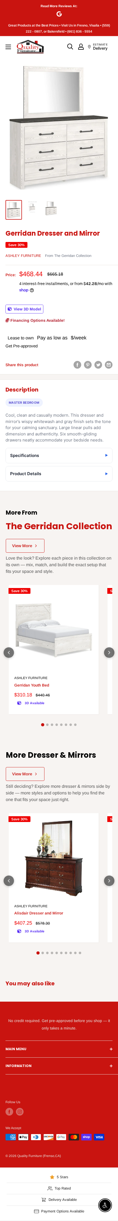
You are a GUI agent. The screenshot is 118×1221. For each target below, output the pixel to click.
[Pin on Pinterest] (88, 364)
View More (22, 545)
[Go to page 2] (47, 724)
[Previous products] (9, 652)
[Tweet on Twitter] (98, 364)
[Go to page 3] (52, 724)
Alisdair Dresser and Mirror (38, 913)
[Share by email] (109, 364)
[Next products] (109, 652)
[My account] (81, 47)
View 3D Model (27, 309)
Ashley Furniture (23, 256)
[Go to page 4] (56, 724)
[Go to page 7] (70, 724)
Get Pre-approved (21, 346)
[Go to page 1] (42, 725)
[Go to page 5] (61, 724)
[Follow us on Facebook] (9, 1112)
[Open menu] (8, 47)
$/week (78, 338)
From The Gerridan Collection (68, 256)
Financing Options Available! (37, 320)
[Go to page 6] (66, 724)
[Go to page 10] (80, 953)
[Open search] (70, 47)
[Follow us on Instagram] (20, 1112)
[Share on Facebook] (77, 364)
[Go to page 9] (75, 953)
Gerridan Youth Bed (31, 685)
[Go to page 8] (75, 724)
